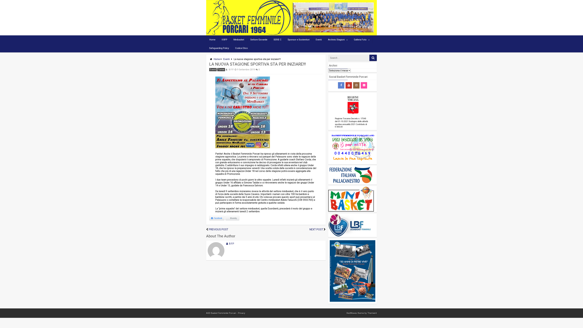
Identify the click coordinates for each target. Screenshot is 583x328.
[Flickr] (364, 85)
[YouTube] (349, 85)
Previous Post (218, 229)
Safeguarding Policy (219, 48)
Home (212, 39)
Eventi (319, 39)
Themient (372, 313)
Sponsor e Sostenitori (299, 39)
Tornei (221, 69)
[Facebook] (341, 85)
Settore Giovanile (258, 39)
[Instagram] (356, 85)
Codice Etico (241, 48)
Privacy (241, 313)
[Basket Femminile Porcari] (248, 33)
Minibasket (239, 39)
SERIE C (277, 39)
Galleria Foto (360, 39)
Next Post (316, 229)
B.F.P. (231, 69)
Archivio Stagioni (336, 39)
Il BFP (224, 39)
